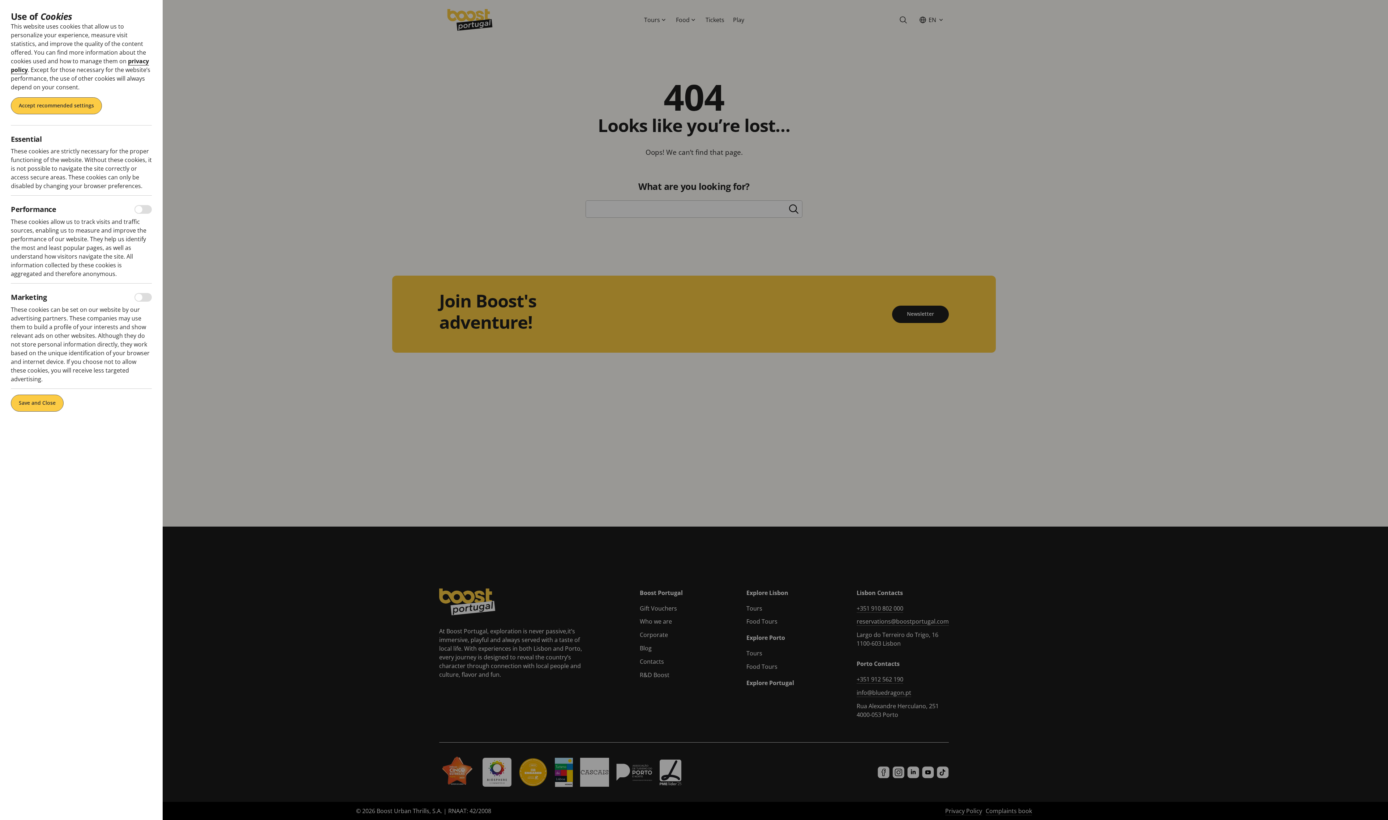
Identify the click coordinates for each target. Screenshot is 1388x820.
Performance (33, 209)
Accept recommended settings (56, 105)
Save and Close (37, 402)
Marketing (29, 297)
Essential (26, 139)
